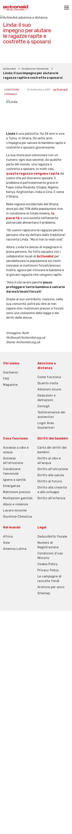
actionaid (60, 89)
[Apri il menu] (66, 7)
